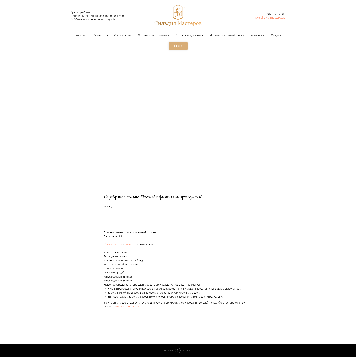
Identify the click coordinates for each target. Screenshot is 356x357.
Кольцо (108, 244)
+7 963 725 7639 (274, 14)
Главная (81, 35)
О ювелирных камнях (153, 35)
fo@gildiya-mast (266, 17)
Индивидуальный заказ (227, 35)
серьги (118, 244)
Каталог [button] (99, 35)
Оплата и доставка (189, 35)
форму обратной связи (125, 306)
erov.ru (281, 17)
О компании (123, 35)
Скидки (276, 35)
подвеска (130, 244)
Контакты (257, 35)
